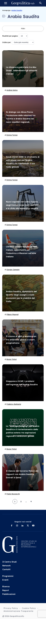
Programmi (7, 576)
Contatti (6, 569)
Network (6, 565)
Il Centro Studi (9, 562)
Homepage (6, 10)
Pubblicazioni (8, 594)
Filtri (23, 28)
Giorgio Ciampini (12, 270)
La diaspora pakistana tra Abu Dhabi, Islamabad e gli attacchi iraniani (21, 70)
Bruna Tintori (11, 359)
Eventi (5, 580)
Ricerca (6, 586)
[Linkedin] (22, 526)
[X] (28, 526)
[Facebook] (11, 526)
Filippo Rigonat (12, 314)
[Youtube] (33, 526)
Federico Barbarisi (13, 404)
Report (5, 590)
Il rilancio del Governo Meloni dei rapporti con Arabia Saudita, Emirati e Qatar (22, 474)
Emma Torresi (11, 135)
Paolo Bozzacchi (13, 494)
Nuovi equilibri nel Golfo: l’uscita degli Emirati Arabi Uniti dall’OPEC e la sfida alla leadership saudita (23, 205)
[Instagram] (17, 526)
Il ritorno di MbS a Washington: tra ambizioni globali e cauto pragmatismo (21, 339)
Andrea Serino (12, 90)
